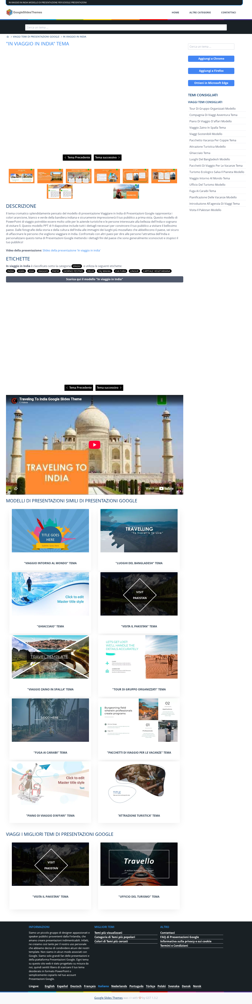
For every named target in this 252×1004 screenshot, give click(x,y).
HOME (175, 12)
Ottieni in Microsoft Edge (211, 83)
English (50, 986)
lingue (134, 271)
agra (21, 271)
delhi (90, 271)
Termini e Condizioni (174, 945)
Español (62, 986)
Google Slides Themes (108, 998)
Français (90, 986)
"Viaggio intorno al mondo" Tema (50, 563)
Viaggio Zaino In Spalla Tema (207, 127)
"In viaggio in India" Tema (37, 43)
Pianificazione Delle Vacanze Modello (213, 197)
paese (55, 271)
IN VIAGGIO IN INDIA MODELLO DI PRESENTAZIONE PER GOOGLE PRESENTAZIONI (48, 2)
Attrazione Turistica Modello (207, 146)
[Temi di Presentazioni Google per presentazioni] (7, 36)
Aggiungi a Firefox (211, 71)
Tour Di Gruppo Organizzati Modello (212, 108)
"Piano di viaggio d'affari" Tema (50, 815)
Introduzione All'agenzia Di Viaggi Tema (214, 204)
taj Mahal (104, 271)
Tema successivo (106, 157)
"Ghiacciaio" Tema (50, 626)
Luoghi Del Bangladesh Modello (209, 159)
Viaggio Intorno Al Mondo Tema (209, 178)
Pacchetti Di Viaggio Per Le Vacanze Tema (216, 166)
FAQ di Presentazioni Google (179, 937)
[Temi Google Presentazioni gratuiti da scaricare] (25, 12)
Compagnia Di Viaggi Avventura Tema (213, 115)
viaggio (43, 271)
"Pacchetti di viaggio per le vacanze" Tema (139, 752)
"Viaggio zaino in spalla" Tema (50, 689)
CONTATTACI (228, 12)
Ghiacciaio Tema (199, 153)
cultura (120, 271)
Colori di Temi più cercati (111, 941)
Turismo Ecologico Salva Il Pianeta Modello (216, 172)
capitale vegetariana (156, 271)
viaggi (77, 266)
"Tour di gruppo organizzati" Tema (139, 689)
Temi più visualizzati (108, 933)
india (10, 271)
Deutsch (76, 986)
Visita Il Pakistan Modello (205, 210)
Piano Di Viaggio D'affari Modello (210, 121)
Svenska (173, 986)
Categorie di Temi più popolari (114, 937)
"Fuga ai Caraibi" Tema (50, 752)
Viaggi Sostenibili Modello (205, 134)
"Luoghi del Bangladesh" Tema (139, 563)
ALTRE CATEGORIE (200, 12)
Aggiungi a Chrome (211, 58)
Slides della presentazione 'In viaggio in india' (72, 250)
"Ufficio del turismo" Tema (138, 896)
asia (31, 271)
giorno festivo (73, 271)
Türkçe (150, 986)
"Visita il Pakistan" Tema (139, 626)
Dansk (186, 986)
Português (136, 986)
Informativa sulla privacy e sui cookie (185, 941)
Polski (162, 986)
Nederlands (119, 986)
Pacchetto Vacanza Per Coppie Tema (212, 140)
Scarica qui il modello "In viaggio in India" (94, 279)
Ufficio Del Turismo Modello (207, 185)
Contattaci (167, 933)
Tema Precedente (78, 157)
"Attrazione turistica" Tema (139, 815)
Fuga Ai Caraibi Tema (202, 191)
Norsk (197, 986)
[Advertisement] (94, 333)
